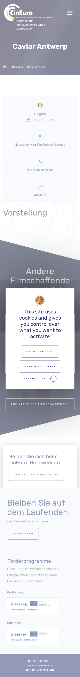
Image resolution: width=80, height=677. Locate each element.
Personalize (34, 378)
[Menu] (71, 13)
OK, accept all (40, 351)
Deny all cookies (40, 366)
